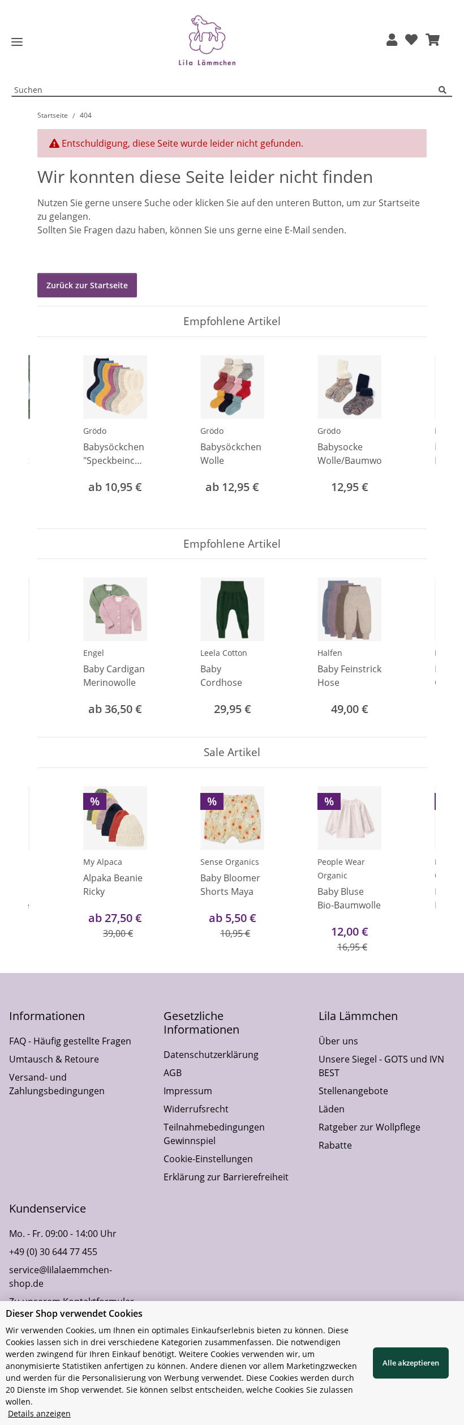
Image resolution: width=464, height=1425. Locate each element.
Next (408, 432)
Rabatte (335, 1145)
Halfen (329, 652)
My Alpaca (102, 861)
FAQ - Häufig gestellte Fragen (70, 1041)
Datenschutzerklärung (211, 1054)
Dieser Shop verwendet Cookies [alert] (74, 1313)
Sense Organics (229, 861)
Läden (332, 1109)
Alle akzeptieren (411, 1363)
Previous (56, 432)
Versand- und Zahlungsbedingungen (57, 1084)
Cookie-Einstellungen (208, 1159)
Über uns (338, 1041)
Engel (93, 652)
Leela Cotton (223, 652)
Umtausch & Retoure (54, 1059)
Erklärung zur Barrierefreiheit (226, 1177)
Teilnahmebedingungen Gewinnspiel (214, 1134)
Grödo (94, 430)
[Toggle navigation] (17, 42)
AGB (173, 1072)
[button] (392, 40)
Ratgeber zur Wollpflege (369, 1127)
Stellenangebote (353, 1091)
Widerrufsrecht (196, 1109)
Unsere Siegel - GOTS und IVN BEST (381, 1066)
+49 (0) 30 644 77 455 (53, 1251)
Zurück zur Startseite (87, 285)
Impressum (188, 1091)
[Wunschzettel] (411, 40)
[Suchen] (445, 90)
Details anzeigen (39, 1413)
